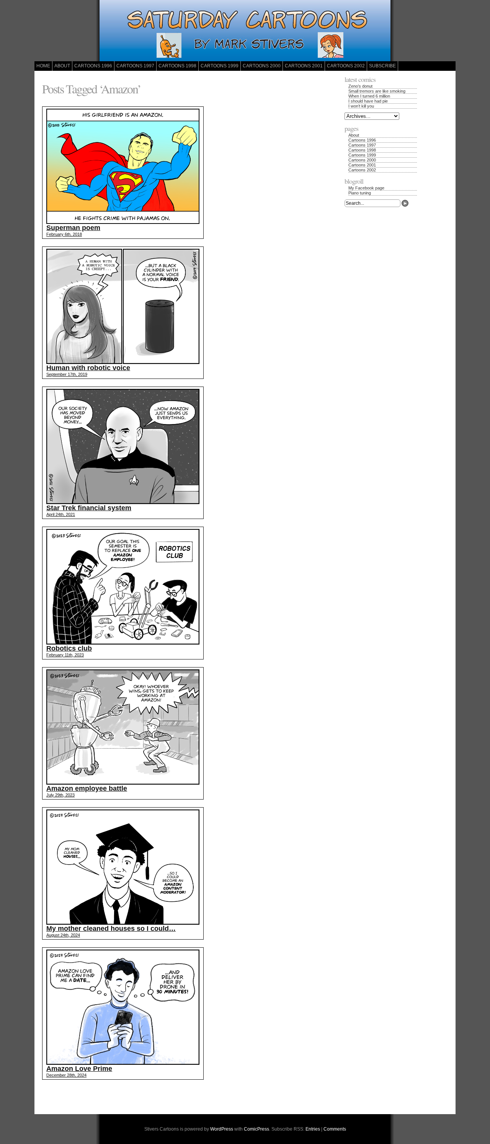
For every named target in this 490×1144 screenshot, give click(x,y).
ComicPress (256, 1129)
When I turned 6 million (369, 96)
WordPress (221, 1129)
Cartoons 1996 (93, 66)
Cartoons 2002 (346, 66)
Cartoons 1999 (219, 66)
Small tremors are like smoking (376, 91)
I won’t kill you (361, 106)
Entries (312, 1129)
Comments (334, 1129)
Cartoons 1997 (135, 66)
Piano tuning (359, 193)
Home (43, 66)
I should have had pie (368, 101)
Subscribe (382, 66)
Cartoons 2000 (262, 66)
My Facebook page (366, 188)
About (62, 66)
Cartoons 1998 (177, 66)
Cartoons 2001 (304, 66)
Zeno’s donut (360, 86)
